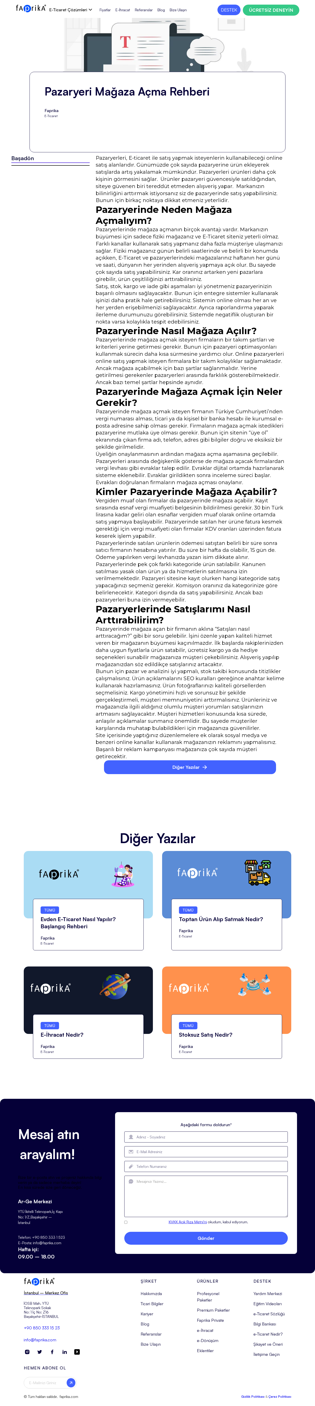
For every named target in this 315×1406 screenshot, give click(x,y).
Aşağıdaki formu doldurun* (206, 1124)
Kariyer (147, 1313)
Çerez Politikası (279, 1396)
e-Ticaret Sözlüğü (269, 1313)
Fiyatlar (105, 10)
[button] (70, 10)
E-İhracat (122, 10)
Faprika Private (210, 1320)
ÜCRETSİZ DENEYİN (271, 10)
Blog (161, 10)
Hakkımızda (151, 1293)
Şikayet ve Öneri (268, 1344)
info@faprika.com (40, 1339)
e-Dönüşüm (207, 1340)
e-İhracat (205, 1330)
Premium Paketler (213, 1310)
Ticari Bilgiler (152, 1303)
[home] (31, 8)
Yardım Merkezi (267, 1293)
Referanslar (144, 10)
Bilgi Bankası (264, 1323)
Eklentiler (205, 1350)
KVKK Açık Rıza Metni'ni (188, 1222)
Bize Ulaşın (178, 10)
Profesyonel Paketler (208, 1296)
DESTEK (229, 10)
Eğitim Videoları (267, 1303)
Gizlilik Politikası (252, 1396)
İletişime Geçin (266, 1354)
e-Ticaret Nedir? (268, 1334)
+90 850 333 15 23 (42, 1327)
